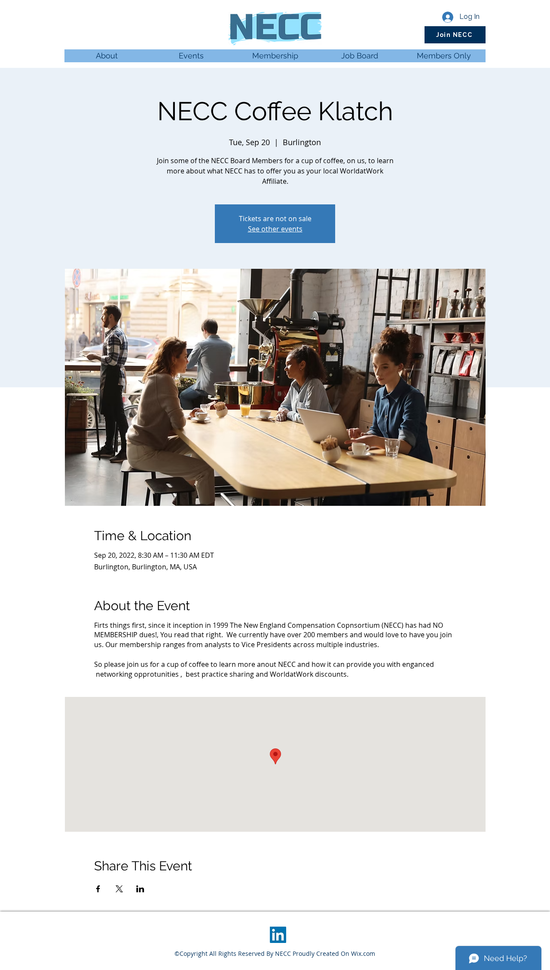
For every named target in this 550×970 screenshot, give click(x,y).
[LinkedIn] (278, 935)
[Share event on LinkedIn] (140, 888)
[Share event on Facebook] (98, 888)
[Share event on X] (119, 888)
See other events (275, 229)
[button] (455, 34)
